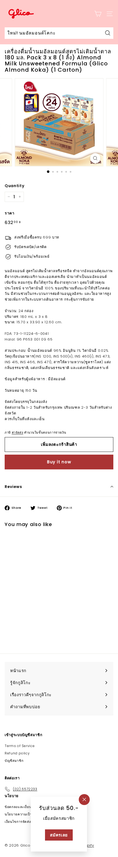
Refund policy (17, 753)
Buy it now (59, 462)
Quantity (14, 185)
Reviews (13, 486)
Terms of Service (20, 745)
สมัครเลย (59, 835)
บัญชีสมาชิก (14, 760)
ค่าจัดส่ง (17, 432)
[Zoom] (95, 158)
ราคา (10, 213)
